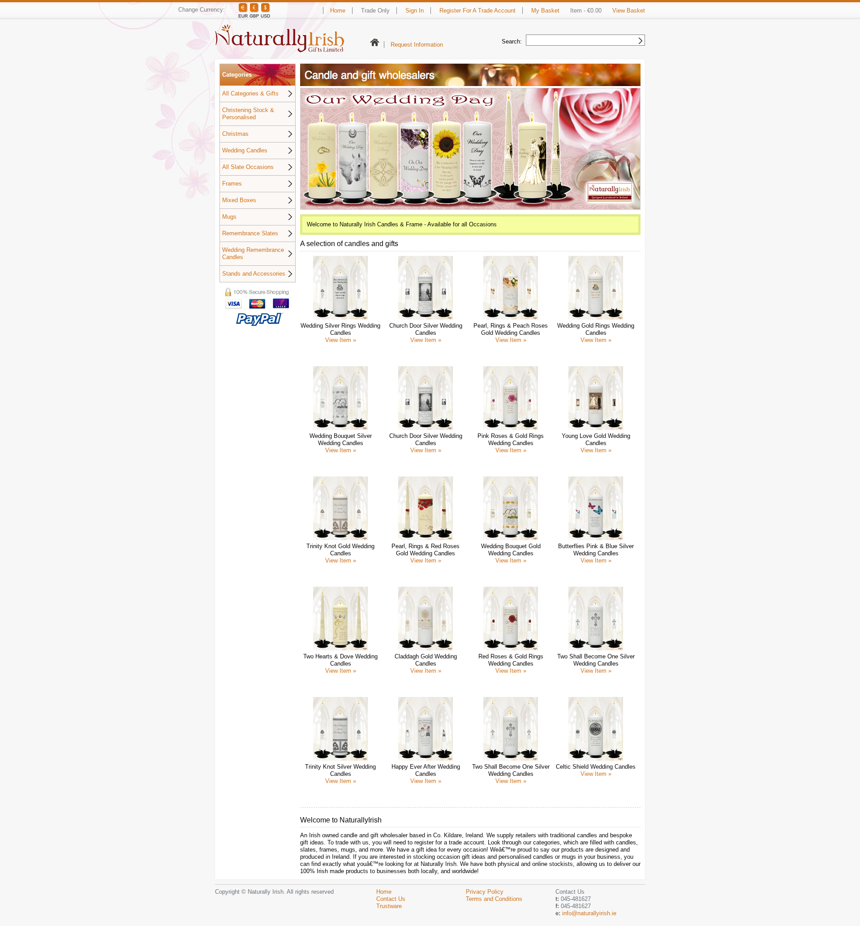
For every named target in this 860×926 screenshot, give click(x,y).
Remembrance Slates (250, 233)
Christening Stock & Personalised (248, 114)
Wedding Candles (244, 150)
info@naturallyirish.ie (589, 913)
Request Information (417, 44)
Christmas (235, 133)
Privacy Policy (484, 891)
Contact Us (390, 899)
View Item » (340, 340)
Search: (512, 41)
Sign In (414, 10)
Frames (232, 183)
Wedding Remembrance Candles (253, 253)
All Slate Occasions (248, 167)
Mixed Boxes (239, 200)
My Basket (545, 10)
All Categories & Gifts (250, 93)
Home (337, 10)
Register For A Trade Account (477, 10)
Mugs (229, 216)
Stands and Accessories (253, 273)
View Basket (628, 10)
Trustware (389, 906)
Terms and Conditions (494, 899)
